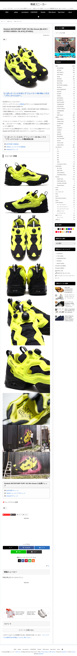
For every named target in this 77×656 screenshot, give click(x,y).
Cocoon (73, 651)
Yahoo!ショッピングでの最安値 (15, 147)
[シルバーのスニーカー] (65, 232)
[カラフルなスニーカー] (67, 232)
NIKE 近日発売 (61, 266)
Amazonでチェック (12, 149)
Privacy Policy (45, 651)
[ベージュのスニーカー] (65, 229)
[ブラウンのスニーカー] (62, 229)
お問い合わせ (52, 651)
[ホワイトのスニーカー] (56, 229)
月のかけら (18, 651)
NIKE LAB (60, 270)
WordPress (64, 651)
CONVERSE (33, 649)
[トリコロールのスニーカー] (69, 232)
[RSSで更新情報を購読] (33, 560)
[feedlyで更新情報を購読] (29, 560)
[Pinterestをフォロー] (26, 560)
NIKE (15, 649)
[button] (34, 552)
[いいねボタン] (4, 39)
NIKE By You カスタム (63, 273)
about (58, 649)
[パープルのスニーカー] (71, 229)
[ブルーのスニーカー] (69, 229)
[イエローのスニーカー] (73, 229)
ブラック (20, 514)
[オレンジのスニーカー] (60, 232)
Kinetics (59, 261)
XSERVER (40, 653)
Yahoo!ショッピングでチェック (15, 493)
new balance (26, 649)
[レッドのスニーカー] (56, 232)
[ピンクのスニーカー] (58, 232)
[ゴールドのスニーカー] (62, 232)
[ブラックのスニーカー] (58, 229)
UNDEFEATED (61, 258)
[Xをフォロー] (19, 560)
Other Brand (46, 649)
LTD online (60, 256)
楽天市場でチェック (12, 490)
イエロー (26, 514)
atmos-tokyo (60, 263)
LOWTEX (60, 253)
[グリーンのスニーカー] (67, 229)
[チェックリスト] (38, 17)
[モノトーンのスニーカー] (71, 232)
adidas (19, 649)
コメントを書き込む (26, 630)
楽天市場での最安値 (12, 144)
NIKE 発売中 (60, 268)
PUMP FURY (7, 514)
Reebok (13, 514)
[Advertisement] (26, 530)
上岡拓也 (21, 104)
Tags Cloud (53, 649)
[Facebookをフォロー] (22, 560)
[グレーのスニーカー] (60, 229)
